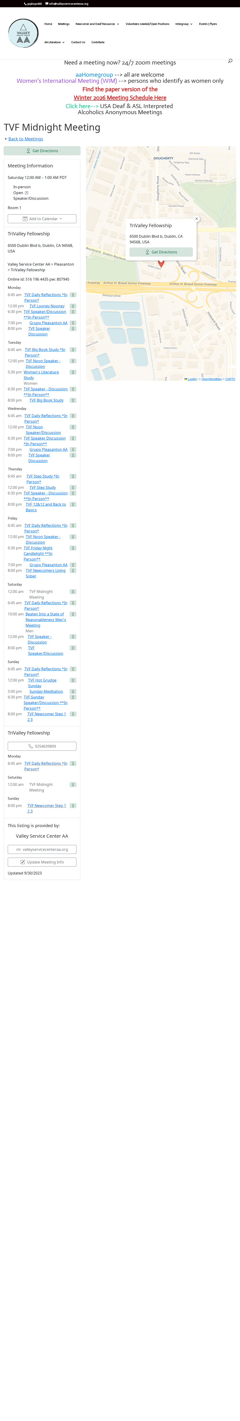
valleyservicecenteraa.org (45, 849)
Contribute (97, 42)
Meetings (64, 24)
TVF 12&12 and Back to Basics (46, 507)
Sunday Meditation (46, 691)
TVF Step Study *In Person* (42, 479)
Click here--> (82, 106)
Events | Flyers (208, 24)
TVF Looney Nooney (47, 306)
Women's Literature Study (41, 374)
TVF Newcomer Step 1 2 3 (46, 716)
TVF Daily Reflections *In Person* (46, 297)
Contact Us (78, 42)
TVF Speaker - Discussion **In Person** (46, 391)
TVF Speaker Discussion (39, 331)
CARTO (230, 379)
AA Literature (52, 42)
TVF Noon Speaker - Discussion (43, 363)
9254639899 (45, 746)
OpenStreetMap (212, 379)
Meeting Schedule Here (136, 97)
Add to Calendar (43, 218)
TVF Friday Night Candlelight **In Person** (38, 553)
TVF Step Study (43, 487)
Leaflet (192, 379)
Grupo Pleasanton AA (49, 322)
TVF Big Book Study (47, 400)
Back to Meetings (25, 139)
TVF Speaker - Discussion (40, 639)
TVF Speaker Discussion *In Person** (45, 441)
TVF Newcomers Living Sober (46, 573)
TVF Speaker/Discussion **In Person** (45, 314)
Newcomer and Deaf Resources (95, 24)
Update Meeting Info (45, 862)
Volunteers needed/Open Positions (147, 24)
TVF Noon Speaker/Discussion (43, 429)
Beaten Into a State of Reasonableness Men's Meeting (46, 619)
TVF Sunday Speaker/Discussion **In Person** (46, 702)
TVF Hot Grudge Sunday (42, 683)
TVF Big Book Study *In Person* (45, 352)
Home (48, 24)
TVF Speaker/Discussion (45, 650)
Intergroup (182, 24)
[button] (161, 263)
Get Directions (45, 150)
